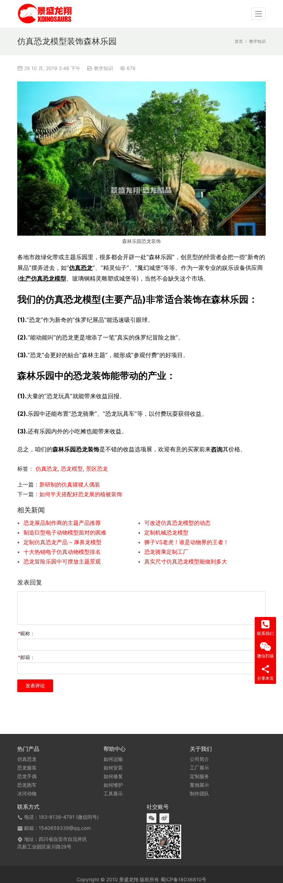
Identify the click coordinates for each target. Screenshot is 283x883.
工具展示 (113, 793)
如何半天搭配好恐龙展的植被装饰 (80, 494)
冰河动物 (27, 793)
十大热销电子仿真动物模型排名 (62, 551)
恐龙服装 (27, 768)
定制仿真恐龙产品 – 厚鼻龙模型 (62, 542)
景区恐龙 (97, 468)
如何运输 (113, 759)
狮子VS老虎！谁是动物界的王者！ (186, 542)
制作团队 (199, 793)
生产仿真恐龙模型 (42, 278)
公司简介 (199, 759)
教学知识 (103, 68)
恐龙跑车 (27, 785)
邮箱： (26, 657)
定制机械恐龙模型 (166, 532)
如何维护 (113, 785)
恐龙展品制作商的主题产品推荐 (62, 522)
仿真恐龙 (80, 267)
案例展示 (199, 785)
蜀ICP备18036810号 (183, 879)
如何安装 (113, 768)
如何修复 (113, 776)
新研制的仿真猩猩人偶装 (69, 484)
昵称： (26, 633)
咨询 (217, 449)
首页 (239, 41)
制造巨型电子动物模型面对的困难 (64, 532)
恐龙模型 (72, 468)
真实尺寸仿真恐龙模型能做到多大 (185, 561)
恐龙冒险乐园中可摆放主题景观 (62, 561)
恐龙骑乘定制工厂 (166, 551)
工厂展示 (199, 768)
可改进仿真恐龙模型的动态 (177, 522)
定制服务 (199, 776)
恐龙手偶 (27, 776)
